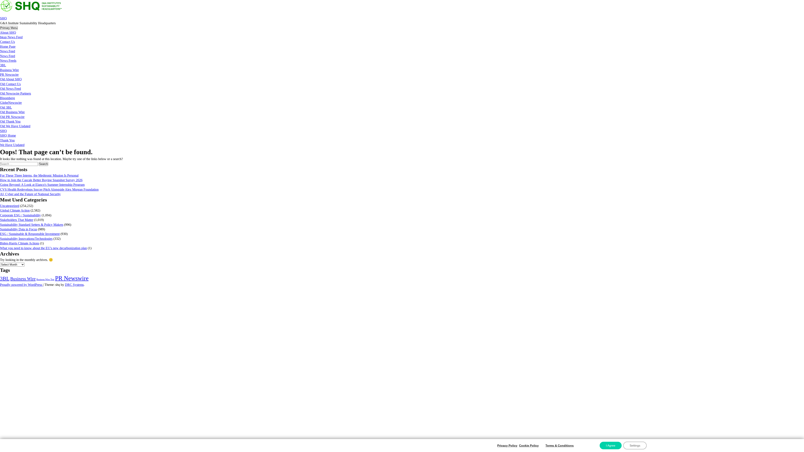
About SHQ (8, 32)
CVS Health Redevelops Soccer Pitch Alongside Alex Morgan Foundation (49, 189)
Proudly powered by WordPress (21, 284)
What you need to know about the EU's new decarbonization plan (43, 248)
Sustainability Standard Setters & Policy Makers (31, 224)
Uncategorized (9, 206)
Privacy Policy (507, 445)
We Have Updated (12, 145)
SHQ (3, 18)
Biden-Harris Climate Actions (19, 243)
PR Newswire (9, 74)
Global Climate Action (15, 210)
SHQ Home (8, 135)
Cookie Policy (529, 445)
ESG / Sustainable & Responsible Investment (30, 234)
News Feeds (8, 60)
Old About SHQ (11, 79)
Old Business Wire (12, 112)
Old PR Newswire (12, 117)
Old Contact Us (10, 84)
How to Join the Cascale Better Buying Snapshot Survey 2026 (41, 180)
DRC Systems (74, 284)
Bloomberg (7, 98)
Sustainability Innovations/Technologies (26, 238)
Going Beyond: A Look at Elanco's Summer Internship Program (42, 184)
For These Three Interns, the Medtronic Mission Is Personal (39, 175)
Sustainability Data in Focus (18, 229)
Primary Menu (8, 28)
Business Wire (9, 70)
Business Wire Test (45, 279)
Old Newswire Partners (15, 93)
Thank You (7, 140)
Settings (635, 445)
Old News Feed (10, 88)
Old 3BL (6, 107)
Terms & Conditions (559, 445)
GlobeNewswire (11, 102)
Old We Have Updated (15, 126)
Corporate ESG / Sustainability (20, 215)
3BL (3, 65)
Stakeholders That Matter (16, 220)
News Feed (7, 51)
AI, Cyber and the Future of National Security (30, 194)
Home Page (7, 46)
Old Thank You (10, 121)
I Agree (610, 445)
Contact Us (7, 42)
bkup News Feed (11, 37)
